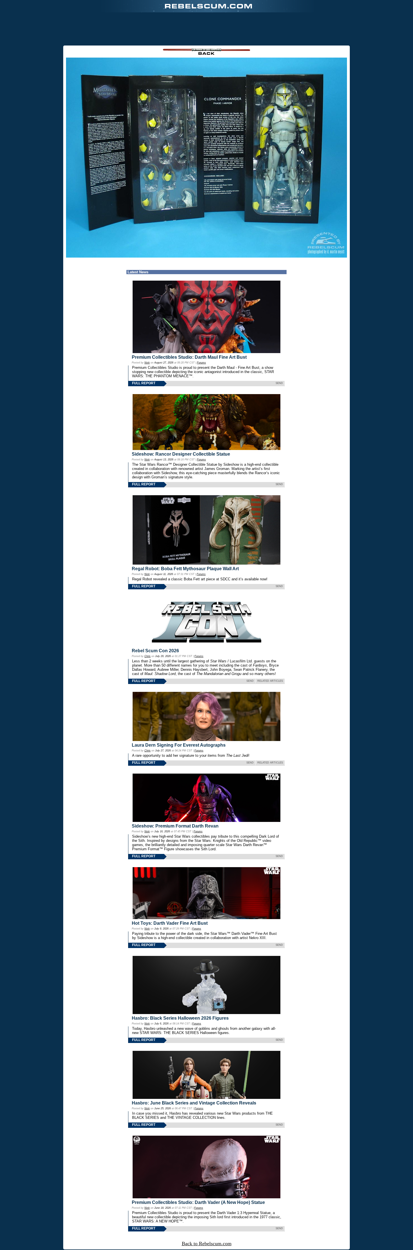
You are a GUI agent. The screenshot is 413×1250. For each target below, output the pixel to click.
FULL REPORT (143, 383)
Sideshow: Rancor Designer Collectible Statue (181, 454)
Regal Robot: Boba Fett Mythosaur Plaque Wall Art (185, 568)
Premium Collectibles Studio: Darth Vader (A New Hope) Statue (198, 1202)
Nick (147, 362)
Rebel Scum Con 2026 (155, 650)
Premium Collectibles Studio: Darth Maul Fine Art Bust (189, 357)
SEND (279, 383)
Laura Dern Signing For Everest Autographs (179, 745)
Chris (147, 656)
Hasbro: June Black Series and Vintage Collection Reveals (194, 1103)
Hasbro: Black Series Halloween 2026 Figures (180, 1018)
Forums (201, 362)
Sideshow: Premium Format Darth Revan (175, 826)
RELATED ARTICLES (270, 680)
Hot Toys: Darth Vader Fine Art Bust (170, 923)
